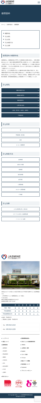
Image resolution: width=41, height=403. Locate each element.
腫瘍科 (4, 357)
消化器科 (5, 351)
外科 (4, 363)
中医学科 (5, 360)
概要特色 (7, 33)
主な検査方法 (9, 42)
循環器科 (5, 348)
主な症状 (7, 39)
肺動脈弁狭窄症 (20, 95)
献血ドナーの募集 (25, 360)
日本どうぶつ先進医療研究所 (28, 341)
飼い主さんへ (5, 376)
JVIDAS (23, 344)
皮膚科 (4, 372)
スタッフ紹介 (24, 354)
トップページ (5, 338)
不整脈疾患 (20, 115)
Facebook (23, 367)
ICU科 (4, 369)
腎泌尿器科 (5, 354)
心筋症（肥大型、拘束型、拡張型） (20, 110)
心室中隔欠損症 (20, 105)
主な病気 (7, 36)
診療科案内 (9, 24)
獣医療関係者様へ (25, 338)
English (23, 351)
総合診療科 (5, 366)
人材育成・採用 (25, 348)
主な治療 (7, 45)
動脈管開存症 (20, 100)
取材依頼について (25, 364)
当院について (5, 341)
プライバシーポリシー (26, 370)
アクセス (23, 357)
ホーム (3, 24)
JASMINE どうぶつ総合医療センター (7, 2)
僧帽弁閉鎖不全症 (20, 90)
